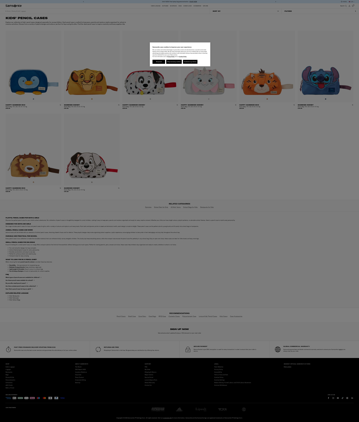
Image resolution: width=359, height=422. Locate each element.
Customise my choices (190, 61)
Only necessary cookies (174, 61)
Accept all (159, 61)
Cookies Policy (183, 56)
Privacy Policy (170, 56)
